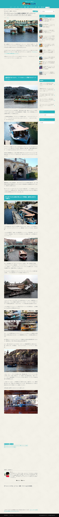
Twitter (24, 480)
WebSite (19, 480)
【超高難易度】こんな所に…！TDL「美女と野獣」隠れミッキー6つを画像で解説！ (48, 20)
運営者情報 (6, 515)
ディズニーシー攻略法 (24, 445)
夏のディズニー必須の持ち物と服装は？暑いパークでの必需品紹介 (49, 62)
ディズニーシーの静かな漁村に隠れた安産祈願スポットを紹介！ (49, 58)
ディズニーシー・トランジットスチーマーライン (12, 445)
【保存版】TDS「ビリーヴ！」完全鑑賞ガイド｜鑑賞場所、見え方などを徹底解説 (49, 67)
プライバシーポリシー (18, 515)
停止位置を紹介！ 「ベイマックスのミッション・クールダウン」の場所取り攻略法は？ (49, 25)
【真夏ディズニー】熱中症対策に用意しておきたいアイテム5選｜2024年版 (47, 84)
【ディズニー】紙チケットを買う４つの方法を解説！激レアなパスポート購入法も (49, 45)
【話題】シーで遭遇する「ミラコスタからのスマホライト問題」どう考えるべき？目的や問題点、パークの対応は (47, 52)
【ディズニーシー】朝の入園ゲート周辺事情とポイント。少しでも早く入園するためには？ (49, 31)
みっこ (8, 17)
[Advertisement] (21, 66)
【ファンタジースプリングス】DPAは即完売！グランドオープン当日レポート (47, 105)
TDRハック (47, 515)
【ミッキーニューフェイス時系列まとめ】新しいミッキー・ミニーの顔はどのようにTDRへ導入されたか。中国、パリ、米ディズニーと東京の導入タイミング (47, 38)
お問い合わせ (11, 515)
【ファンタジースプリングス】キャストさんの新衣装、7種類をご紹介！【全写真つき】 (47, 95)
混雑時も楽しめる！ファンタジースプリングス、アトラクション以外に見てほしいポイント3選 (47, 89)
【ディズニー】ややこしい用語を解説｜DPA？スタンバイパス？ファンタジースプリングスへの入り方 (47, 100)
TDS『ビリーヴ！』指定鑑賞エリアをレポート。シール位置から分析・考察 (49, 73)
